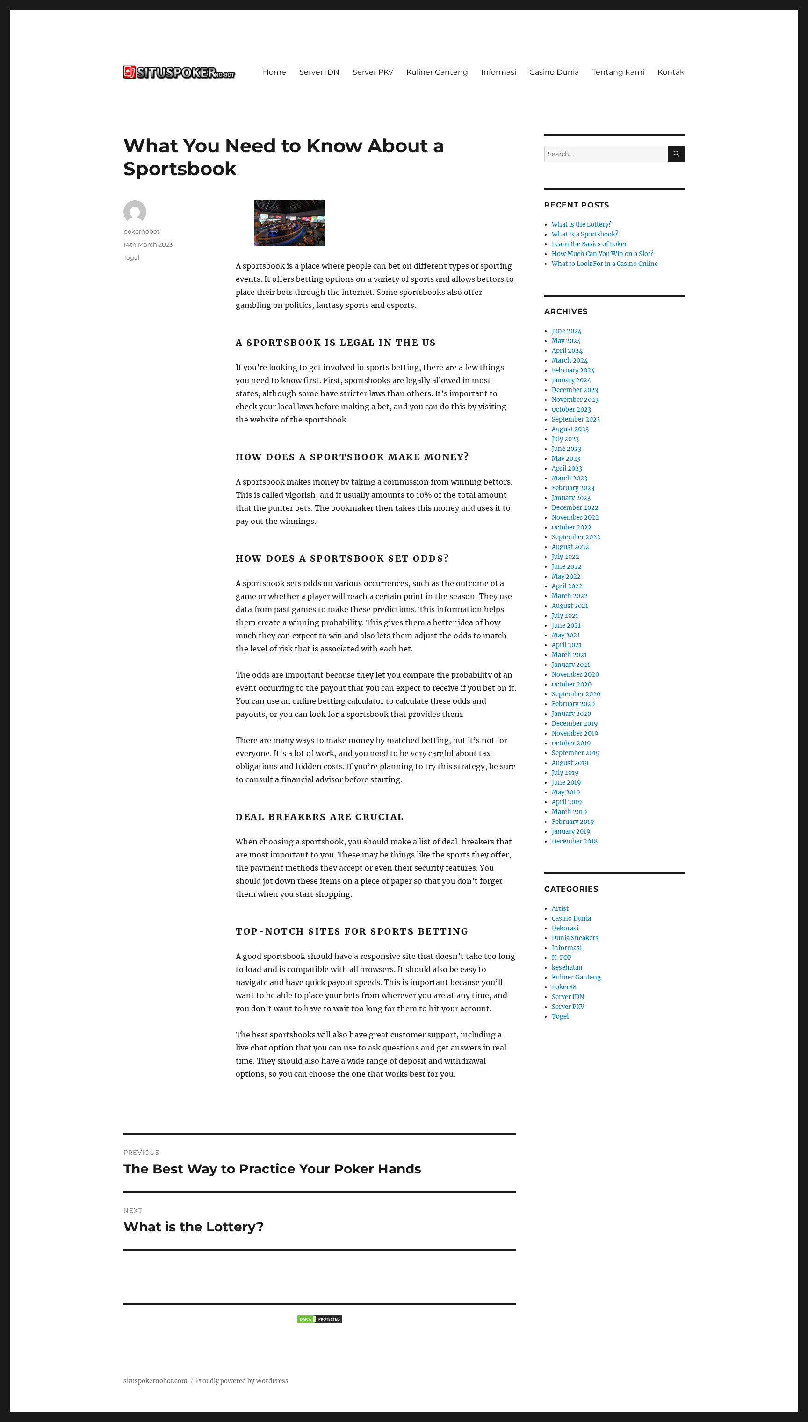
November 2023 (575, 400)
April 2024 (567, 351)
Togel (131, 257)
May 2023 (566, 459)
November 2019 (575, 733)
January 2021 (571, 665)
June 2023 (566, 449)
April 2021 (567, 645)
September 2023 (576, 419)
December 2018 (575, 841)
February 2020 (573, 704)
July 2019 (565, 773)
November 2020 (575, 675)
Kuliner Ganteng (437, 72)
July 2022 (565, 557)
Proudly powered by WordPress (242, 1381)
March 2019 (569, 812)
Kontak (671, 72)
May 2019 (566, 792)
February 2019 (573, 822)
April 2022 (567, 586)
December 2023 (575, 390)
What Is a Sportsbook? (585, 234)
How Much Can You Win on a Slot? (602, 254)
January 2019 (571, 832)
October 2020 (572, 684)
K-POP (561, 958)
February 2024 (573, 370)
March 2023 (569, 478)
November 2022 (575, 518)
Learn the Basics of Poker (589, 244)
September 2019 (576, 753)
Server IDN (319, 72)
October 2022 (572, 527)
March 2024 (570, 360)
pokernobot (141, 231)
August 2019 (570, 763)
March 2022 (570, 596)
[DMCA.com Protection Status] (319, 1319)
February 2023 (573, 488)
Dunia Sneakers (575, 938)
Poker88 (564, 987)
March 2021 (569, 655)
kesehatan (567, 968)
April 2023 (567, 468)
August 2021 (570, 606)
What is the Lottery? (581, 225)
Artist (560, 909)
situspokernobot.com (155, 1381)
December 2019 (575, 724)
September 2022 (576, 537)
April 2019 (567, 802)
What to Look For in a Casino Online (605, 264)
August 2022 (570, 547)
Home (274, 72)
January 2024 (571, 380)
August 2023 (570, 429)
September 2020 (576, 694)
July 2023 (565, 439)
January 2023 (571, 498)
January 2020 (571, 714)
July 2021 (565, 616)
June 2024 (567, 331)
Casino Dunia (554, 72)
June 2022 (567, 567)
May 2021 (566, 635)
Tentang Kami (618, 72)
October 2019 (571, 743)
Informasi (498, 72)
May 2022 (566, 576)
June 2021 (566, 625)
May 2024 (566, 341)
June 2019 (566, 782)
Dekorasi (565, 928)
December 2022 (575, 508)
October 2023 (571, 410)
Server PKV (373, 72)
